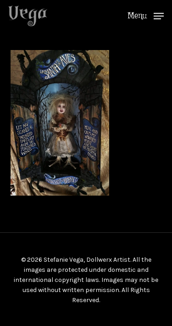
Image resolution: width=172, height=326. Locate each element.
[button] (146, 15)
